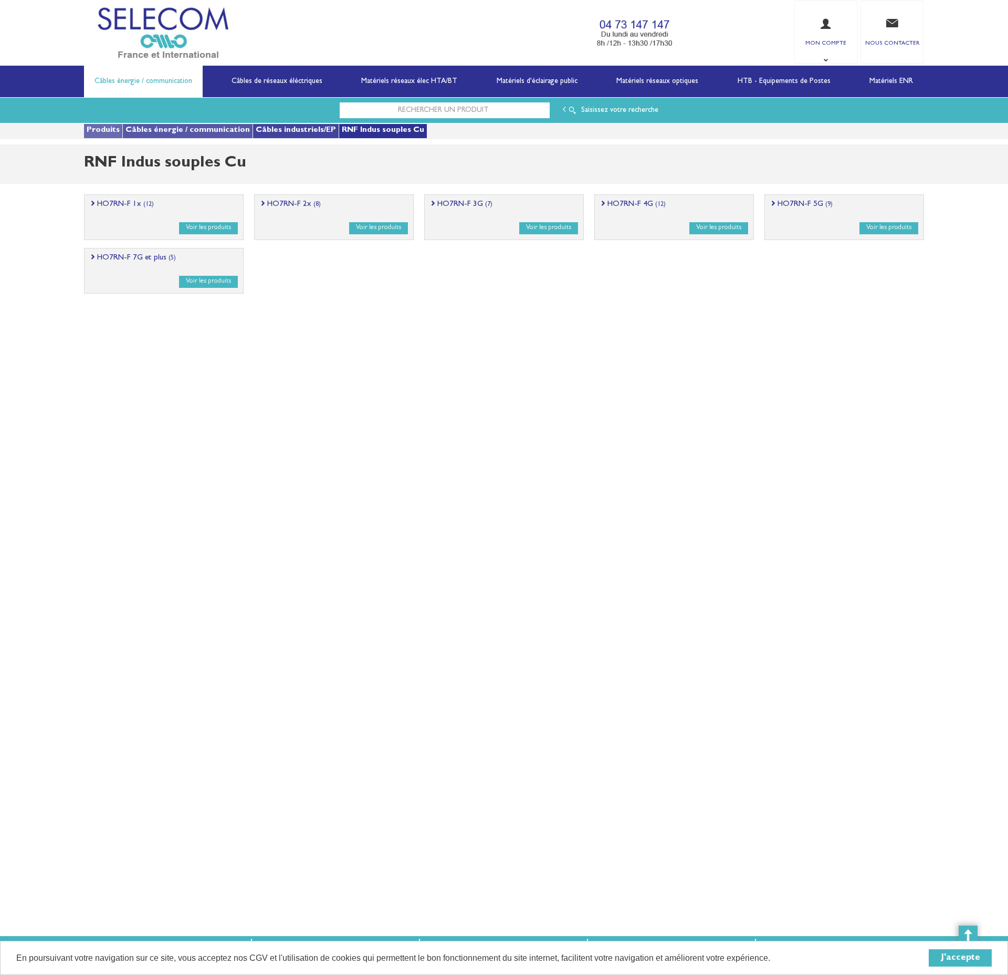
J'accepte (960, 957)
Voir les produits (208, 227)
